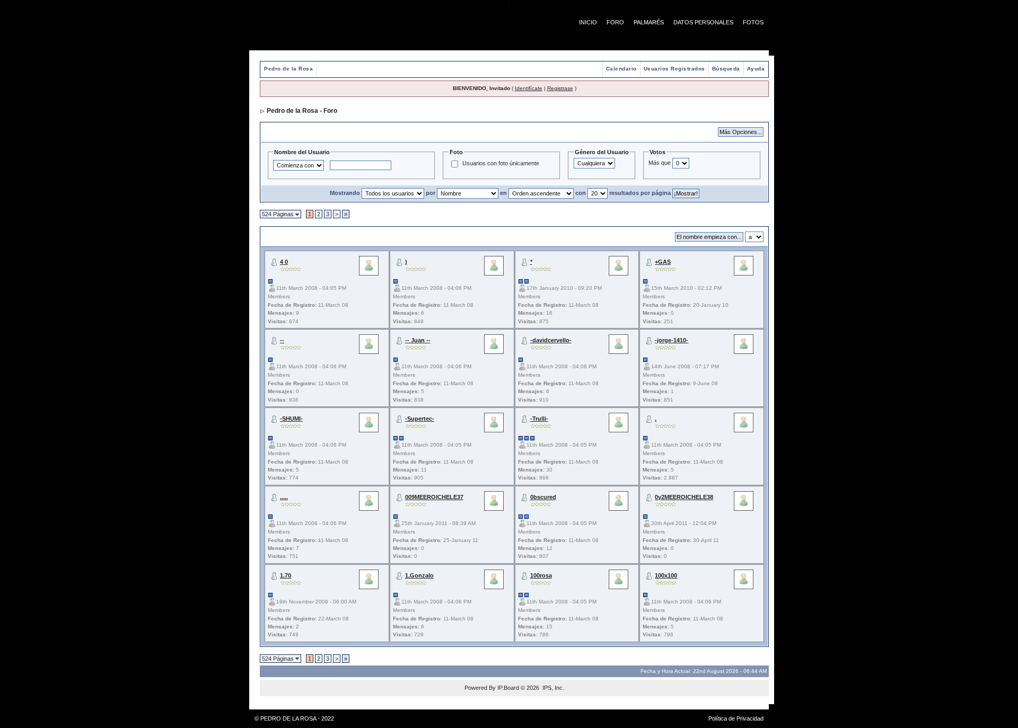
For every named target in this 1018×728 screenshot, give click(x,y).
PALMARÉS (649, 22)
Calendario (621, 69)
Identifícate (528, 88)
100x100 (666, 575)
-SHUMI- (291, 418)
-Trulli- (539, 418)
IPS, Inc (552, 688)
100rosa (541, 575)
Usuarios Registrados (674, 69)
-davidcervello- (551, 340)
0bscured (543, 497)
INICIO (588, 22)
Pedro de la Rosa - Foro (302, 110)
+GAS (663, 262)
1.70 (285, 575)
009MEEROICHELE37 (434, 497)
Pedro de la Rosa (288, 69)
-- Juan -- (418, 340)
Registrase (560, 88)
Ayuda (756, 69)
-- (282, 340)
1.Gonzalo (419, 575)
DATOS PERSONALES (703, 22)
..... (284, 497)
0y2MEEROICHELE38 (684, 497)
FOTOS (753, 22)
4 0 (284, 262)
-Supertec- (419, 418)
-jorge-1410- (671, 340)
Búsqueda (726, 69)
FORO (615, 22)
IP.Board (508, 688)
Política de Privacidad (735, 718)
